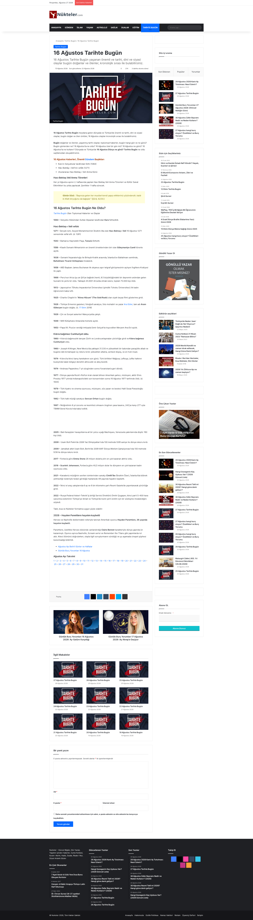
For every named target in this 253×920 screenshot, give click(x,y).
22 (135, 561)
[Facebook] (87, 596)
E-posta (57, 803)
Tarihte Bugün (150, 27)
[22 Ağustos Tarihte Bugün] (133, 695)
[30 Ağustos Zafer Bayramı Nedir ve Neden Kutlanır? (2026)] (166, 121)
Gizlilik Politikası (152, 915)
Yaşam (89, 27)
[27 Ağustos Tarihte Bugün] (67, 669)
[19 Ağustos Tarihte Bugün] (133, 721)
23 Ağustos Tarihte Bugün (98, 706)
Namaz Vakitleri (166, 915)
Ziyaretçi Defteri (188, 915)
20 (126, 561)
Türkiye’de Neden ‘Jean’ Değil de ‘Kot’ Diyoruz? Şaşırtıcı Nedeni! (185, 324)
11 (88, 561)
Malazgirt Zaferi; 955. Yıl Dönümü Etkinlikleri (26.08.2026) (186, 561)
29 (73, 564)
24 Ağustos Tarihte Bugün (65, 706)
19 (122, 561)
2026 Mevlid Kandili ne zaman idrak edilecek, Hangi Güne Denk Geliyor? (187, 348)
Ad (55, 792)
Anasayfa (56, 27)
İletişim (200, 915)
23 (140, 561)
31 (82, 564)
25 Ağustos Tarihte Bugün (131, 680)
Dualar (125, 27)
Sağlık (114, 27)
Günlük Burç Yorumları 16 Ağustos (74, 550)
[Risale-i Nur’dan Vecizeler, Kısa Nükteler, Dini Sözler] (166, 361)
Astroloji (102, 27)
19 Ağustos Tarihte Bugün (131, 732)
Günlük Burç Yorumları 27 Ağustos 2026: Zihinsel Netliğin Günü (187, 108)
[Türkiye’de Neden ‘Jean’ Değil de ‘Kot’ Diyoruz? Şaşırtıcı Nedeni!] (166, 325)
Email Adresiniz (166, 613)
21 (131, 561)
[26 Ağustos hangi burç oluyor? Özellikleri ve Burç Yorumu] (166, 538)
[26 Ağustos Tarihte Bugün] (100, 669)
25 (55, 564)
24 (144, 561)
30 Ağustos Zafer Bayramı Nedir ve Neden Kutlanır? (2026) (187, 120)
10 (84, 561)
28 (68, 564)
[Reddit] (112, 596)
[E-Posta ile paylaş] (125, 596)
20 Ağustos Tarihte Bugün (98, 732)
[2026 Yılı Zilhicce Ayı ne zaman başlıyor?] (166, 373)
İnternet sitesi (109, 803)
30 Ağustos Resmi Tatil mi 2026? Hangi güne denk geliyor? (187, 487)
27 (64, 564)
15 (105, 561)
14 (101, 561)
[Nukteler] (66, 14)
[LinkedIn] (99, 596)
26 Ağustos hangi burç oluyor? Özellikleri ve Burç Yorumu (187, 537)
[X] (93, 596)
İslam (80, 27)
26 (60, 564)
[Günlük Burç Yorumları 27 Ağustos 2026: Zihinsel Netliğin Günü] (166, 109)
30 (77, 564)
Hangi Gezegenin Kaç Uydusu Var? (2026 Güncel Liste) (184, 474)
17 (114, 561)
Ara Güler (128, 304)
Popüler (181, 72)
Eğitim (136, 27)
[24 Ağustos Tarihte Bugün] (67, 695)
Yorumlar (196, 72)
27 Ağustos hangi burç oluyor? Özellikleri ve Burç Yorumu (187, 133)
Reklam (177, 915)
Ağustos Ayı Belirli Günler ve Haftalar (75, 546)
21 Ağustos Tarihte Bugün (65, 732)
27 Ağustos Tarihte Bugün (65, 680)
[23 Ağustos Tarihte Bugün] (100, 695)
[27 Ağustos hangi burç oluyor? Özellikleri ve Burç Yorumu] (166, 134)
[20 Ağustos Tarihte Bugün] (100, 721)
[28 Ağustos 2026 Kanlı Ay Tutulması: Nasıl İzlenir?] (166, 85)
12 (92, 561)
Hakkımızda (139, 915)
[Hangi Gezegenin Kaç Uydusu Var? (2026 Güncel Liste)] (166, 475)
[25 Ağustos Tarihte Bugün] (133, 669)
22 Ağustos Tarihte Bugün (131, 706)
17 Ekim (82, 307)
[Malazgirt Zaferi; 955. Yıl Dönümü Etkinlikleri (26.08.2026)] (166, 562)
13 (97, 561)
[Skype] (118, 596)
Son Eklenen (164, 72)
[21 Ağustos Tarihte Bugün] (67, 721)
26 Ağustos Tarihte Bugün (98, 680)
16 (109, 561)
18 (118, 561)
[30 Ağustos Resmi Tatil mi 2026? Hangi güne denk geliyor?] (166, 488)
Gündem (69, 27)
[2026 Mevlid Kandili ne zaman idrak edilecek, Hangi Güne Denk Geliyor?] (166, 349)
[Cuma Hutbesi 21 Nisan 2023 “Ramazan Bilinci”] (166, 337)
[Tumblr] (106, 596)
